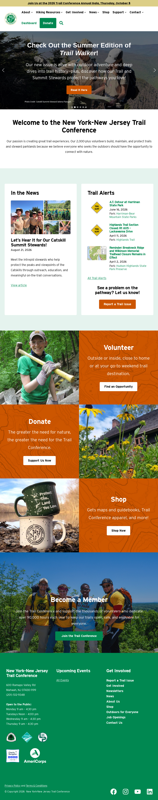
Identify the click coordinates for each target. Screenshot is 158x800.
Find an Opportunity (118, 386)
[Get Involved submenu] (85, 12)
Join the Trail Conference (79, 636)
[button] (3, 70)
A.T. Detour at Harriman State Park (124, 203)
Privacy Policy (13, 785)
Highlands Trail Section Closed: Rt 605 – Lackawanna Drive (123, 228)
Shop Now (118, 530)
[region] (79, 70)
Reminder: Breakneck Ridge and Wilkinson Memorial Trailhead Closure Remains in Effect (127, 252)
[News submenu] (98, 12)
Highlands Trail (125, 239)
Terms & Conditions (36, 785)
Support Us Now (39, 460)
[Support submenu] (126, 12)
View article (19, 285)
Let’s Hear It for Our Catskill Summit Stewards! (38, 242)
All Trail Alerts (96, 278)
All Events (62, 680)
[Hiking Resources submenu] (62, 12)
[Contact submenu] (143, 12)
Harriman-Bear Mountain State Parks (122, 215)
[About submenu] (32, 12)
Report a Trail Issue (117, 304)
